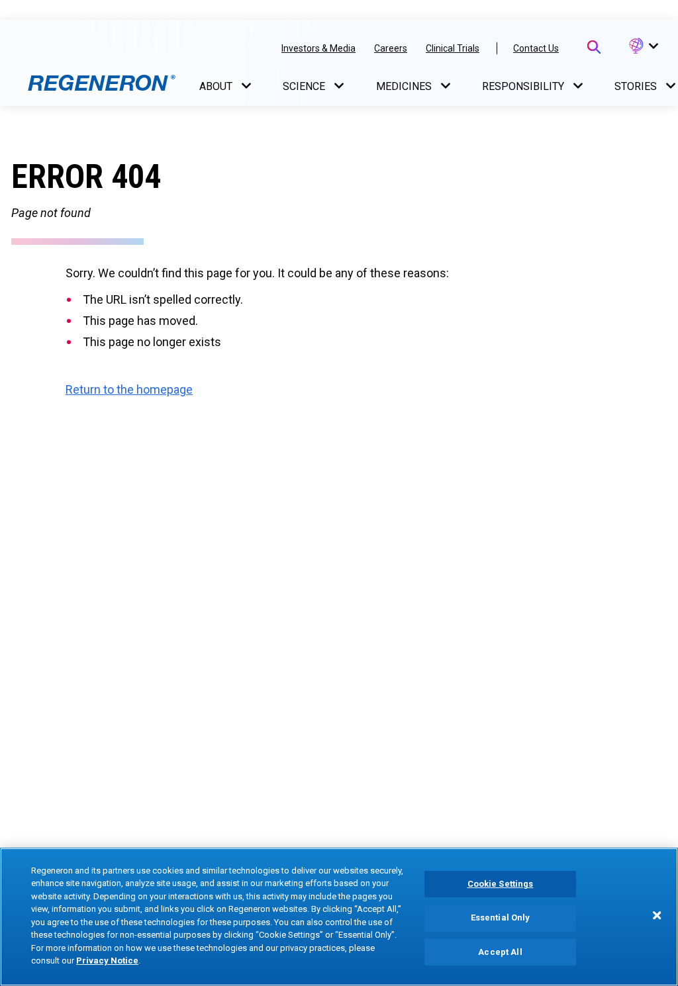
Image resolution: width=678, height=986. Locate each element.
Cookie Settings (500, 884)
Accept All (500, 952)
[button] (643, 46)
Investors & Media (318, 48)
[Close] (656, 915)
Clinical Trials (452, 48)
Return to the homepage (129, 389)
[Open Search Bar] (594, 47)
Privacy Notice (107, 960)
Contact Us (536, 48)
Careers (390, 48)
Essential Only (500, 917)
